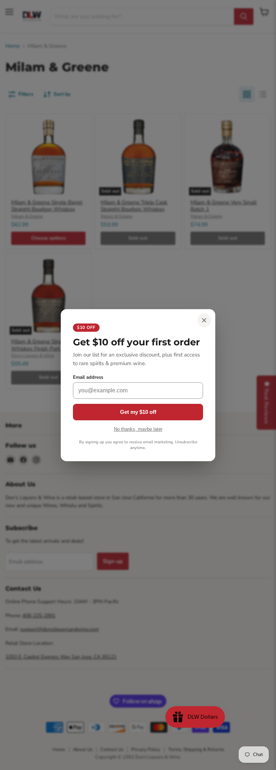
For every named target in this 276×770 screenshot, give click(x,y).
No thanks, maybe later (138, 429)
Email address (88, 377)
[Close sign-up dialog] (204, 320)
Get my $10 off (138, 412)
